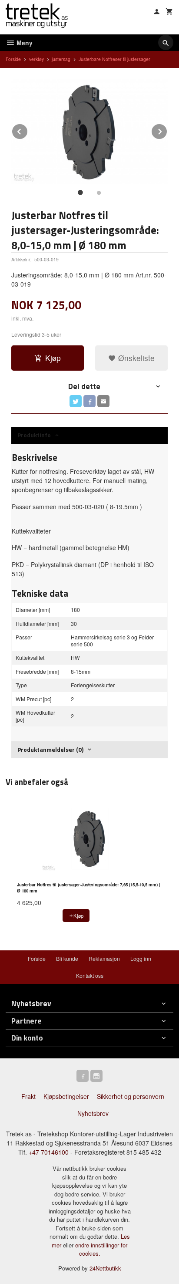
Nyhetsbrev (93, 1113)
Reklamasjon (104, 958)
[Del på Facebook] (89, 401)
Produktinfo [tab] (34, 434)
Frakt (28, 1096)
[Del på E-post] (103, 401)
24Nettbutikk (105, 1268)
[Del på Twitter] (76, 401)
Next (167, 130)
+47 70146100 (49, 1152)
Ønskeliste (135, 357)
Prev (27, 130)
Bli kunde (67, 958)
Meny (24, 42)
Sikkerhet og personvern (130, 1096)
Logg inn (140, 958)
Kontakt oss (89, 975)
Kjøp (53, 357)
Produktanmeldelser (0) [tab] (50, 749)
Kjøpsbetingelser (66, 1096)
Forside (13, 59)
